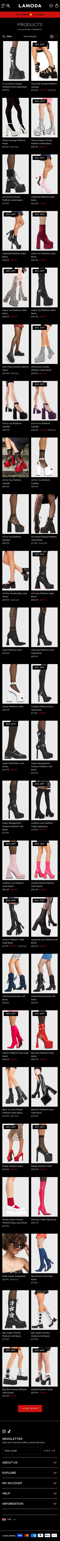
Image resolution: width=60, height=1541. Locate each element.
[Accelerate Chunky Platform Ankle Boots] (15, 174)
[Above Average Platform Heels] (15, 117)
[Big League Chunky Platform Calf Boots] (15, 1310)
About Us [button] (9, 1462)
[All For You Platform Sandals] (15, 401)
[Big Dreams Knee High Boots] (44, 1253)
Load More (30, 1408)
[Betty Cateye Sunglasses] (15, 1253)
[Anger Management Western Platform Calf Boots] (44, 740)
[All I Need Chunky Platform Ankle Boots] (44, 514)
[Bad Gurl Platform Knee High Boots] (44, 1087)
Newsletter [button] (12, 1439)
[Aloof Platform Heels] (15, 627)
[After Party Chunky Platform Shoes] (15, 344)
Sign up (50, 1450)
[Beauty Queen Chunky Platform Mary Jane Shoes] (15, 1197)
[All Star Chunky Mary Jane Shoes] (15, 570)
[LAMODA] (30, 6)
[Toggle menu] (3, 6)
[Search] (9, 6)
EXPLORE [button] (9, 1473)
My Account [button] (12, 1483)
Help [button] (6, 1493)
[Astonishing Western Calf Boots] (44, 973)
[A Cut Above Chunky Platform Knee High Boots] (15, 61)
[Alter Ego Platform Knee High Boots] (44, 627)
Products (37, 29)
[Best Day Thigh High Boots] (44, 1197)
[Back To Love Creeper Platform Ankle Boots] (15, 1087)
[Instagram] (4, 1431)
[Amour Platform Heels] (15, 684)
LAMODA (11, 1536)
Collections (24, 29)
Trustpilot (39, 14)
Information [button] (12, 1503)
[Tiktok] (9, 1431)
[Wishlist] (50, 6)
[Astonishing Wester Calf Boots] (15, 973)
